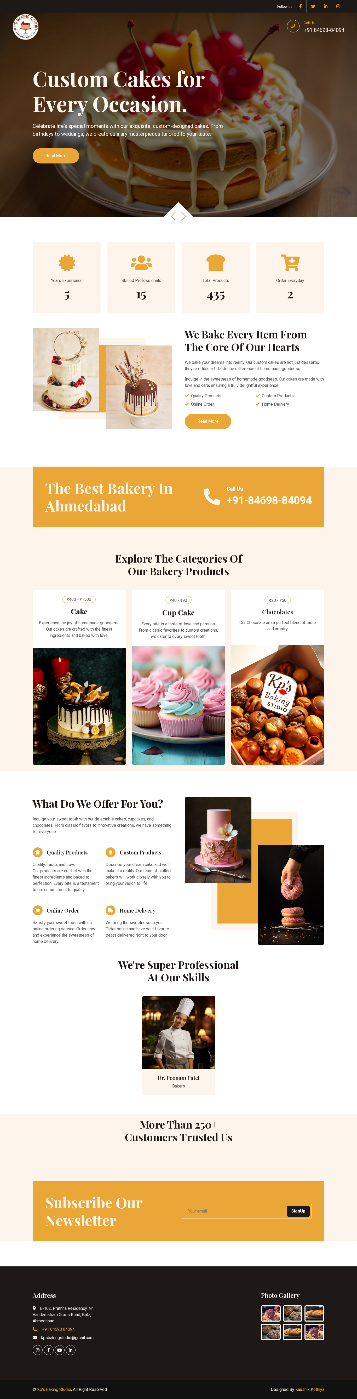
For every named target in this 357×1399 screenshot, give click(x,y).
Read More (55, 155)
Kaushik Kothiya (309, 1389)
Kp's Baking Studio (54, 1389)
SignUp (298, 1211)
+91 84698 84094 (58, 1329)
